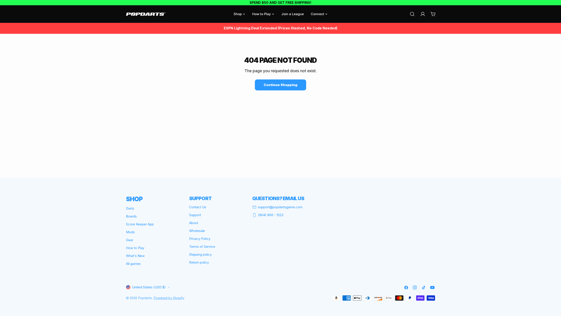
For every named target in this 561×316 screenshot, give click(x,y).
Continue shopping (280, 85)
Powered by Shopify (169, 298)
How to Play (135, 248)
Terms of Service (202, 246)
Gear (129, 240)
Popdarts (145, 298)
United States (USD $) (149, 287)
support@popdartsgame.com (280, 207)
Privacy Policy (199, 239)
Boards (131, 216)
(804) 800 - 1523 (270, 215)
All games (133, 264)
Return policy (199, 262)
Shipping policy (200, 254)
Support (195, 215)
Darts (130, 208)
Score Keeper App (140, 224)
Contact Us (197, 207)
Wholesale (197, 231)
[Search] (412, 14)
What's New (135, 256)
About (193, 223)
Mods (130, 232)
